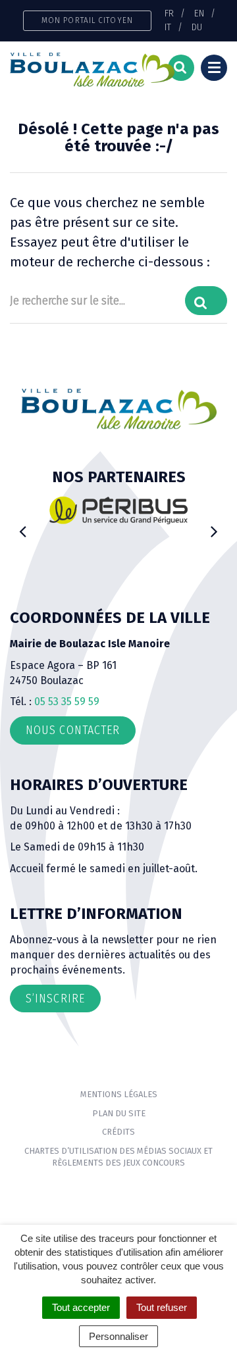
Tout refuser (161, 1307)
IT (168, 27)
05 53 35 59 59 (66, 701)
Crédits (118, 1132)
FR (169, 13)
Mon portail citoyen (87, 20)
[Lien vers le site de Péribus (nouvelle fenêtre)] (118, 510)
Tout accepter (81, 1307)
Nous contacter (73, 730)
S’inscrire (55, 998)
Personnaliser (118, 1336)
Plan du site (118, 1113)
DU (197, 27)
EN (199, 13)
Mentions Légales (118, 1094)
